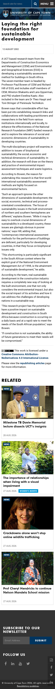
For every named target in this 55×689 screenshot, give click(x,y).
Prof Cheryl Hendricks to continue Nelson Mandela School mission (27, 590)
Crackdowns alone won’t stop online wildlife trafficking (24, 535)
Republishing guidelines (28, 686)
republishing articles (32, 363)
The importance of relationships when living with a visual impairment (26, 482)
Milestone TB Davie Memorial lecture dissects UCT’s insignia (24, 424)
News (6, 389)
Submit (41, 640)
